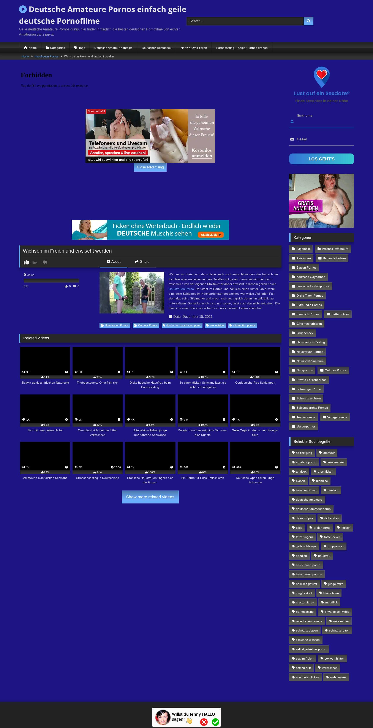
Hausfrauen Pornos (46, 56)
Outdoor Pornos (148, 325)
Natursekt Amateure (310, 361)
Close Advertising (150, 167)
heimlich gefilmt (306, 584)
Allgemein (303, 248)
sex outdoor (217, 325)
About (115, 261)
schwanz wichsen (308, 639)
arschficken (325, 471)
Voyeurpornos (306, 426)
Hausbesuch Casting (311, 342)
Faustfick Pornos (308, 314)
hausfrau (324, 555)
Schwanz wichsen (309, 398)
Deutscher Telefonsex (156, 47)
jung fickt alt (304, 593)
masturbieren (305, 602)
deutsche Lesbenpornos (313, 286)
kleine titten (331, 593)
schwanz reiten (339, 630)
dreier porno (322, 527)
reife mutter (341, 621)
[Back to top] (359, 715)
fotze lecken (332, 537)
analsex (301, 471)
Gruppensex (305, 333)
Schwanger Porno (309, 389)
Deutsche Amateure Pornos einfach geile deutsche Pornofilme (102, 15)
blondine (322, 481)
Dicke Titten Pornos (310, 295)
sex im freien (304, 658)
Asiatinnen (304, 258)
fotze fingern (304, 537)
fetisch (345, 527)
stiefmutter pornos (244, 325)
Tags (82, 47)
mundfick (331, 602)
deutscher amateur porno (313, 509)
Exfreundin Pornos (309, 305)
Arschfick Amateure (335, 248)
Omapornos (305, 370)
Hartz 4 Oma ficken (194, 47)
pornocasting (305, 611)
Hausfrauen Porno (181, 289)
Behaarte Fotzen (334, 258)
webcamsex (338, 677)
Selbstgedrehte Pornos (312, 407)
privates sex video (337, 611)
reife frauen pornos (309, 621)
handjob (301, 555)
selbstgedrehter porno (311, 649)
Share (144, 261)
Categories (57, 47)
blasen (300, 481)
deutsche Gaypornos (311, 277)
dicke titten (331, 518)
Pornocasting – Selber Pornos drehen (242, 47)
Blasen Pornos (306, 267)
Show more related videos (150, 497)
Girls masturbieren (309, 323)
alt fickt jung (304, 452)
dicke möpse (304, 518)
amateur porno (306, 462)
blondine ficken (306, 490)
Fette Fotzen (340, 314)
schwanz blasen (307, 630)
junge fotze (335, 584)
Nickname (305, 115)
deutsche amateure (309, 499)
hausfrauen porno (308, 565)
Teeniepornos (306, 417)
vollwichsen (330, 667)
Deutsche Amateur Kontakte (113, 47)
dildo (299, 527)
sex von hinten (335, 658)
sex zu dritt (303, 667)
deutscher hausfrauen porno (183, 325)
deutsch (333, 490)
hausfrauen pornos (309, 574)
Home (32, 47)
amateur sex (336, 462)
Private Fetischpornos (311, 379)
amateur (329, 452)
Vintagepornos (337, 417)
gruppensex (336, 546)
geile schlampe (306, 546)
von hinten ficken (307, 677)
